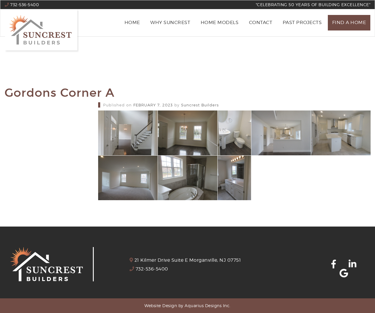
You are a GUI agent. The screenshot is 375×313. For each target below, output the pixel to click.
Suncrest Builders (200, 105)
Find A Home (349, 22)
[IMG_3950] (187, 177)
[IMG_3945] (128, 177)
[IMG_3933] (341, 132)
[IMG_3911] (128, 132)
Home (132, 22)
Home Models (220, 22)
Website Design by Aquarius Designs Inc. (187, 305)
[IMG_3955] (234, 177)
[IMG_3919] (234, 132)
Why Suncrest (170, 22)
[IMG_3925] (281, 132)
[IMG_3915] (187, 132)
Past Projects (302, 22)
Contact (260, 22)
